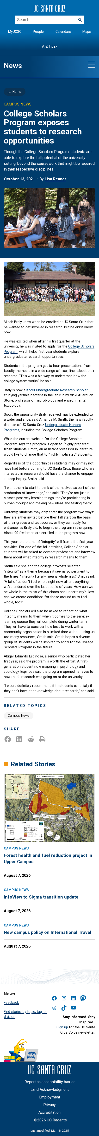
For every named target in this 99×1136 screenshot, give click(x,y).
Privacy (49, 1105)
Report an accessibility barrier (50, 1082)
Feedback (11, 1003)
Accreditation (49, 1112)
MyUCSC (14, 32)
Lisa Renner (55, 179)
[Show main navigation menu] (91, 64)
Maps (86, 32)
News (13, 65)
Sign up (62, 1027)
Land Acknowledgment (50, 1089)
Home (17, 92)
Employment (49, 1097)
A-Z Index (49, 46)
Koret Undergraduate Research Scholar (57, 390)
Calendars (63, 32)
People (38, 32)
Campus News (19, 715)
